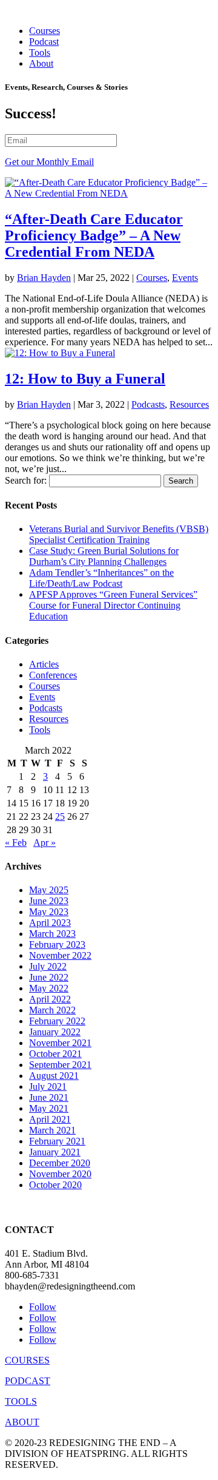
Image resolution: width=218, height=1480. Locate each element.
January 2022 (55, 1032)
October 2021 (55, 1054)
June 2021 (48, 1097)
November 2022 (60, 955)
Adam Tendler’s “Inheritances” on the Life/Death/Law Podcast (101, 578)
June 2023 (48, 901)
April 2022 (50, 999)
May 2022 (48, 988)
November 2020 (60, 1174)
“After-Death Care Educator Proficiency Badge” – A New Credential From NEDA (94, 235)
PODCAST (27, 1381)
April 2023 (50, 922)
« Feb (16, 842)
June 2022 (48, 977)
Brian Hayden (44, 277)
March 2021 (52, 1130)
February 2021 (57, 1141)
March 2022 (52, 1010)
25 (60, 816)
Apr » (44, 842)
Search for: (26, 480)
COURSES (27, 1360)
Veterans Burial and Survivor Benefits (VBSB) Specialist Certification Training (118, 534)
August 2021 (54, 1075)
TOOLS (21, 1401)
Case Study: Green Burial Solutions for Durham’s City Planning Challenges (104, 556)
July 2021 (48, 1086)
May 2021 (48, 1108)
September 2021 (60, 1064)
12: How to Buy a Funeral (85, 379)
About (41, 63)
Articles (44, 664)
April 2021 (50, 1119)
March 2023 (52, 933)
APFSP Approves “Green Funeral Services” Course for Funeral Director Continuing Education (113, 605)
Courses (44, 30)
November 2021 (60, 1043)
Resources (189, 404)
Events (185, 277)
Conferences (53, 675)
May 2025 (48, 890)
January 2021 (55, 1152)
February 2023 (57, 944)
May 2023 (48, 912)
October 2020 (55, 1185)
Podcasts (148, 404)
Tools (39, 52)
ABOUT (22, 1422)
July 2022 (48, 966)
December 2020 (59, 1163)
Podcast (44, 41)
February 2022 (57, 1021)
